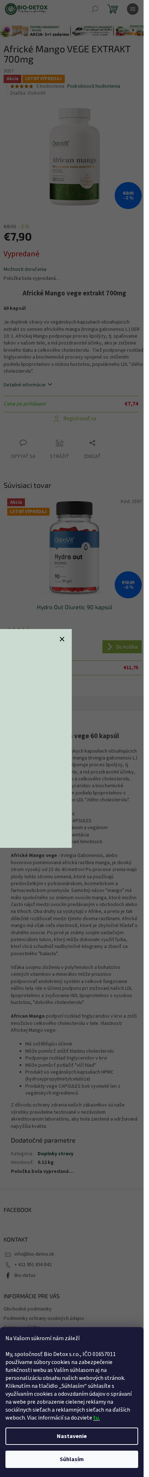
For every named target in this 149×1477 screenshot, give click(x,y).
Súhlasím (72, 1459)
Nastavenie (72, 1436)
